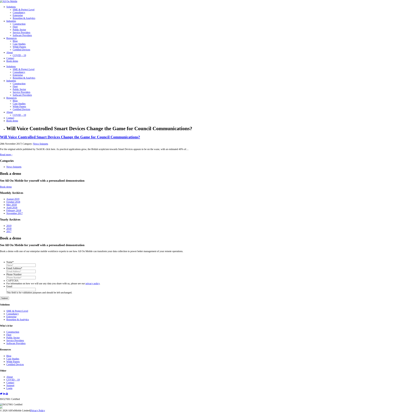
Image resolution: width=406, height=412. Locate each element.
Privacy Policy (37, 410)
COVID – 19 (19, 55)
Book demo (12, 61)
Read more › (6, 154)
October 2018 (13, 202)
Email (9, 286)
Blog (15, 41)
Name (10, 262)
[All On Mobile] (8, 1)
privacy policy (92, 283)
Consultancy (19, 12)
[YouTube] (7, 393)
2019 (8, 225)
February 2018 (13, 210)
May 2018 (11, 204)
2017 (8, 231)
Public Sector (19, 29)
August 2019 (12, 199)
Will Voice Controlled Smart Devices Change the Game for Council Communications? (70, 137)
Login (9, 388)
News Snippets (40, 143)
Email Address (14, 268)
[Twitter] (1, 393)
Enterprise (18, 15)
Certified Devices (21, 49)
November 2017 (14, 213)
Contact (10, 58)
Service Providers (21, 32)
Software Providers (22, 35)
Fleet (15, 26)
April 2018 (11, 207)
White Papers (19, 46)
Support (10, 385)
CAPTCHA (12, 280)
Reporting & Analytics (24, 18)
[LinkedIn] (4, 393)
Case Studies (19, 44)
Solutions (11, 6)
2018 (8, 228)
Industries (11, 21)
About (9, 52)
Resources (11, 38)
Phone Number (14, 274)
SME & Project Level (23, 9)
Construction (19, 24)
